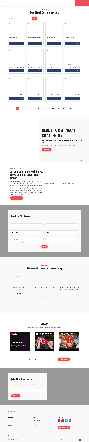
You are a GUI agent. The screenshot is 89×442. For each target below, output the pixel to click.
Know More (46, 149)
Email (47, 222)
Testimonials (43, 3)
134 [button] (58, 108)
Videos (50, 3)
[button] (52, 108)
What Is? (24, 3)
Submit (15, 395)
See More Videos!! (63, 359)
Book (44, 246)
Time (47, 229)
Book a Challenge (33, 3)
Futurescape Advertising (57, 439)
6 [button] (38, 108)
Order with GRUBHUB (63, 427)
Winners (12, 3)
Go (34, 18)
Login (9, 435)
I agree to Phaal (19, 242)
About (18, 3)
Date (12, 229)
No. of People (14, 236)
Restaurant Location (50, 236)
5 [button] (34, 108)
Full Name (13, 222)
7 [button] (42, 108)
